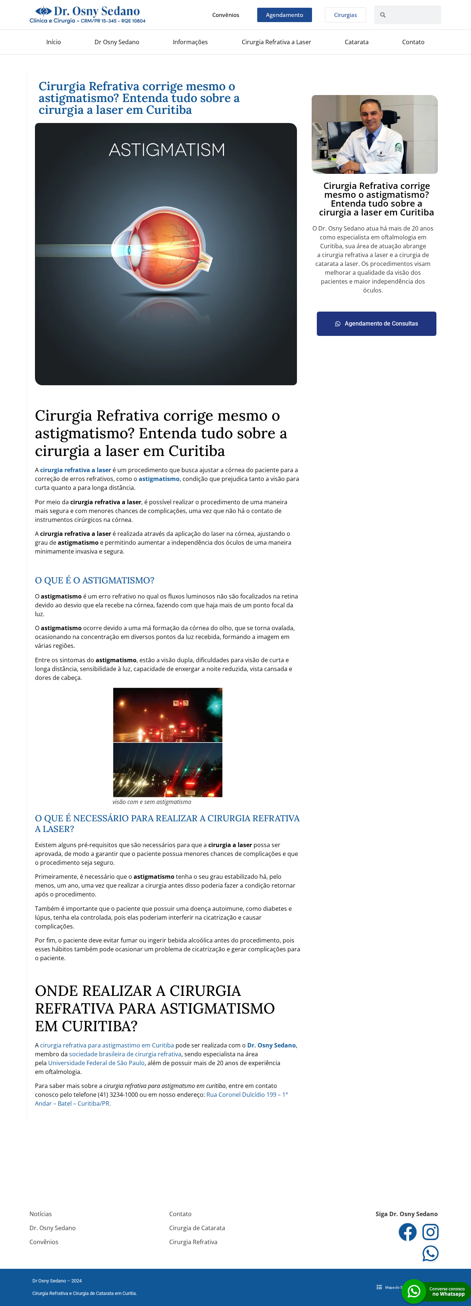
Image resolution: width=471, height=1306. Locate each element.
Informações (190, 42)
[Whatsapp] (430, 1253)
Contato (413, 42)
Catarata (357, 42)
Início (53, 42)
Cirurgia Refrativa (193, 1242)
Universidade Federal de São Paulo (96, 1063)
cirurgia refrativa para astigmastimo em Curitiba (107, 1045)
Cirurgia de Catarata (197, 1228)
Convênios (44, 1242)
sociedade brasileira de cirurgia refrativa (124, 1054)
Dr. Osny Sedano (52, 1228)
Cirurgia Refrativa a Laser (276, 42)
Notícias (40, 1214)
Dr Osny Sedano (117, 42)
